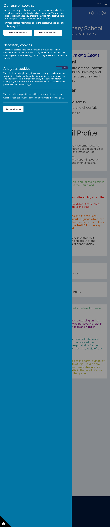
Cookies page (9, 26)
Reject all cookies (48, 32)
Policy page (55, 97)
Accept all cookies (18, 32)
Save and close (13, 109)
